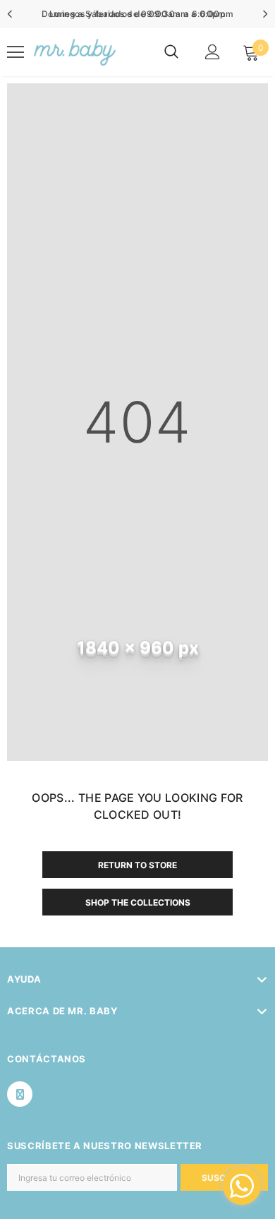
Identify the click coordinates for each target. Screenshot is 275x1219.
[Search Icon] (171, 52)
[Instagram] (19, 1094)
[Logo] (73, 52)
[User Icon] (212, 51)
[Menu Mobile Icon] (15, 52)
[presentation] (10, 14)
